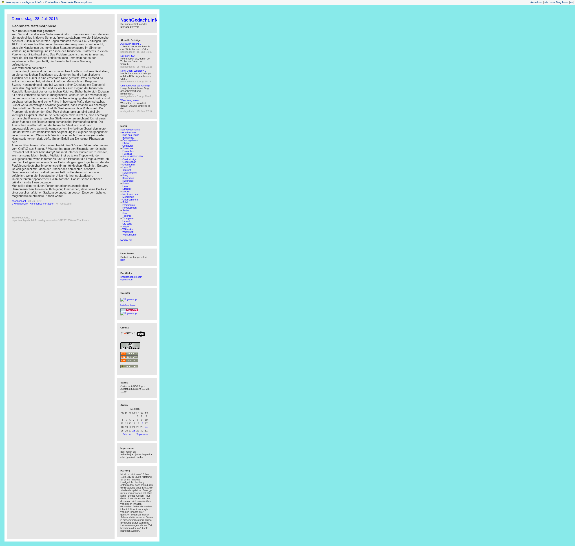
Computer (127, 145)
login (122, 259)
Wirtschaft (127, 232)
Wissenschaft (129, 234)
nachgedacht (19, 201)
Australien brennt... (130, 43)
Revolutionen (129, 207)
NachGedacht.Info (139, 20)
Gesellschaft (129, 162)
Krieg (125, 175)
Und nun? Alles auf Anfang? (135, 85)
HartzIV (126, 167)
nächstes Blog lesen (556, 2)
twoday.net (12, 2)
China (125, 143)
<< (571, 2)
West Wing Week (129, 100)
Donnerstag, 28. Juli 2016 (35, 18)
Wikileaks (127, 229)
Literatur (126, 188)
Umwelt (126, 221)
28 (133, 430)
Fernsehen (128, 151)
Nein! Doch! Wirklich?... (133, 70)
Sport (125, 213)
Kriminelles (51, 2)
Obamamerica (130, 199)
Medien (126, 191)
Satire (125, 210)
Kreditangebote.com (131, 276)
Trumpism (127, 218)
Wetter (126, 226)
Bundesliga (128, 137)
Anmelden (536, 2)
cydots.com (126, 279)
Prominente (128, 205)
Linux (125, 186)
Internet (126, 170)
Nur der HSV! (127, 56)
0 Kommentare (20, 203)
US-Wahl (127, 223)
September (142, 434)
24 (146, 427)
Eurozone (127, 148)
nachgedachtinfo (32, 2)
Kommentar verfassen (42, 203)
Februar (127, 434)
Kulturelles (128, 180)
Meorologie (128, 197)
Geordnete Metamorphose (76, 2)
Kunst (125, 183)
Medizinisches (130, 194)
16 (141, 423)
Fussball (127, 153)
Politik (125, 202)
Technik (126, 215)
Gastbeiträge (129, 159)
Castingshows (130, 140)
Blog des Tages (130, 135)
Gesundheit (128, 164)
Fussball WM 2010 (132, 156)
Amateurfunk (129, 132)
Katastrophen (129, 172)
